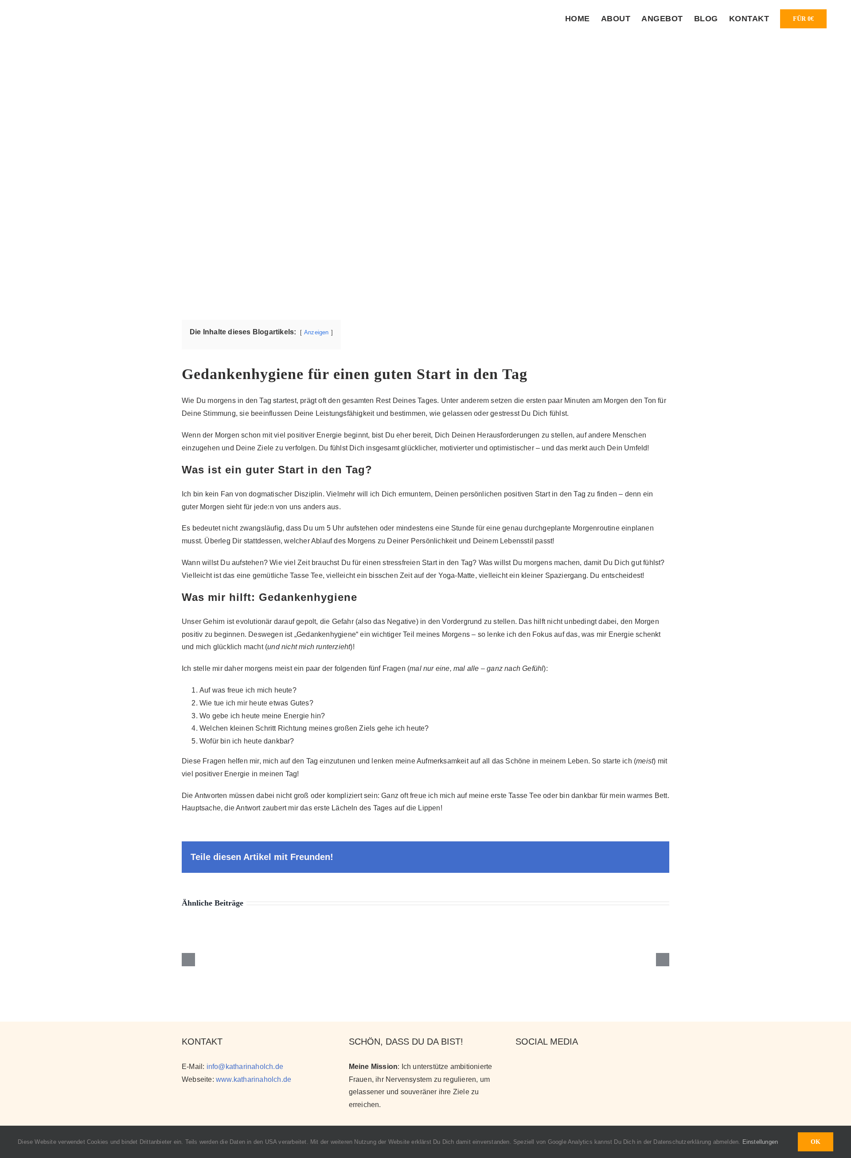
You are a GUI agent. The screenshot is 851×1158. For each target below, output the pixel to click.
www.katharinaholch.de (253, 1079)
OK (815, 1142)
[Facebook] (550, 1066)
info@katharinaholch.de (245, 1066)
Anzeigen (316, 332)
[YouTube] (535, 1066)
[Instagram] (519, 1066)
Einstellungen (761, 1142)
